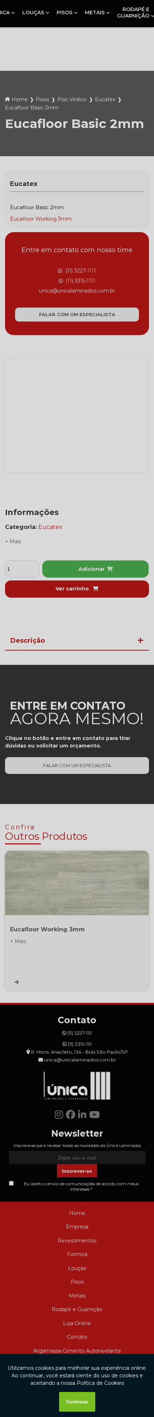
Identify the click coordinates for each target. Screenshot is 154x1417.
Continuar (77, 1401)
